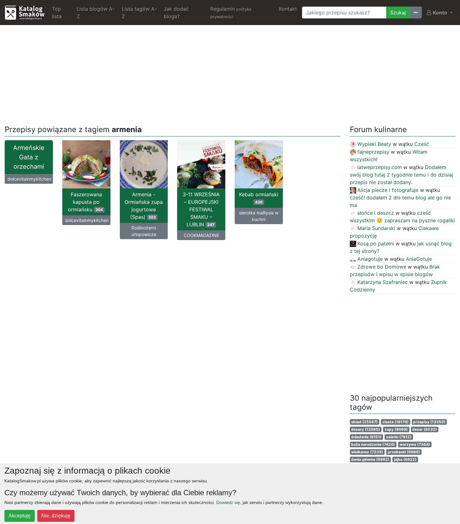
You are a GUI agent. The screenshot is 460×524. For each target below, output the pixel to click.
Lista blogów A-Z (96, 12)
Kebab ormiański (258, 197)
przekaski (404, 452)
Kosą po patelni (375, 243)
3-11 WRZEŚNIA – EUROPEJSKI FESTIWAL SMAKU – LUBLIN (201, 209)
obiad (364, 421)
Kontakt (288, 9)
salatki (398, 436)
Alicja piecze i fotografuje (387, 190)
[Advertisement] (230, 74)
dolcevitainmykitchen (29, 179)
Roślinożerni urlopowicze (143, 231)
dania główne (370, 459)
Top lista (57, 12)
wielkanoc (367, 452)
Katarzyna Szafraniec (382, 282)
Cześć (421, 144)
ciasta (395, 421)
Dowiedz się (228, 502)
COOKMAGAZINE (201, 235)
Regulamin (230, 12)
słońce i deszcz (375, 213)
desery (365, 429)
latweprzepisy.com (379, 167)
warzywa (415, 444)
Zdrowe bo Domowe (381, 267)
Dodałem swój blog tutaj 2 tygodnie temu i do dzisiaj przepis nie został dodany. (401, 174)
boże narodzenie (373, 444)
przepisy (429, 421)
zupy (396, 429)
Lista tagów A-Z (139, 12)
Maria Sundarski (376, 228)
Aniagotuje (370, 259)
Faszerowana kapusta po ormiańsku (85, 202)
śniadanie (366, 436)
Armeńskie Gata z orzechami (28, 157)
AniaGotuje (419, 259)
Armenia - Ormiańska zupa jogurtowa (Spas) (144, 205)
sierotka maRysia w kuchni (259, 216)
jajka (405, 459)
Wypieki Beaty (374, 144)
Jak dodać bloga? (176, 12)
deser (424, 429)
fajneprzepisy (373, 152)
